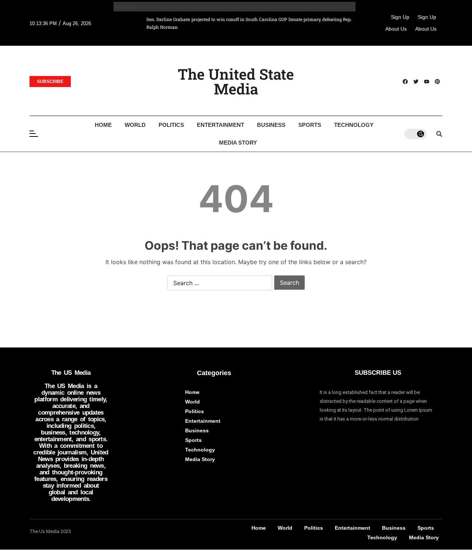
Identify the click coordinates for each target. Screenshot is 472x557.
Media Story (238, 142)
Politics (171, 125)
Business (271, 125)
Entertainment (220, 125)
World (135, 125)
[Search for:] (219, 283)
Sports (309, 125)
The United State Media (236, 81)
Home (103, 125)
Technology (354, 125)
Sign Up (400, 17)
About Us (396, 29)
